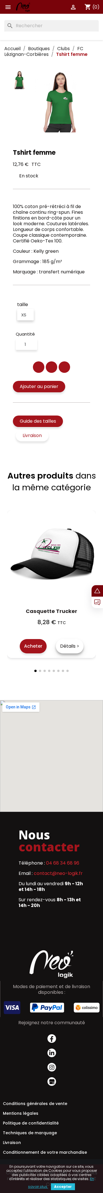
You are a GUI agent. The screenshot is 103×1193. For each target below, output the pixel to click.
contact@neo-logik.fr (58, 873)
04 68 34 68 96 (62, 863)
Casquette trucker (51, 611)
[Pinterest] (64, 367)
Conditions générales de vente (35, 1103)
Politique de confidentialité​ (31, 1123)
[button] (39, 386)
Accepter (63, 1186)
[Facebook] (38, 367)
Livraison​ (12, 1142)
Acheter (33, 646)
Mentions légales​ (20, 1113)
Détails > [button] (69, 646)
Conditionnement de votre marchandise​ (45, 1152)
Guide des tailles (38, 421)
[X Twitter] (51, 367)
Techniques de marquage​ (30, 1133)
